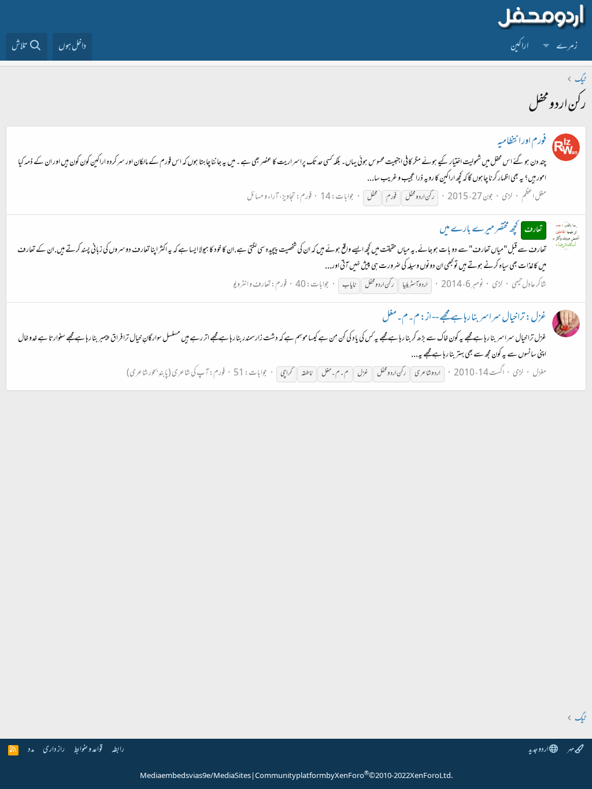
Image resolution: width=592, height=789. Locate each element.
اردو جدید (538, 750)
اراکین (519, 46)
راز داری (54, 750)
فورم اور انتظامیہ (521, 142)
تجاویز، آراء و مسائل (271, 197)
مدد (31, 750)
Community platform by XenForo (354, 776)
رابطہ (118, 750)
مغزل (539, 373)
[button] (546, 47)
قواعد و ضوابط (88, 750)
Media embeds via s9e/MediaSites (195, 776)
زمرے (567, 46)
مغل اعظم (533, 197)
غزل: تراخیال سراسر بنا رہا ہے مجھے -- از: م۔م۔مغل (464, 318)
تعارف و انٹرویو (252, 285)
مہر (571, 750)
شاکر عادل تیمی (529, 285)
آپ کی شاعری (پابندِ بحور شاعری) (168, 373)
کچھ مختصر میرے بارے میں (491, 230)
